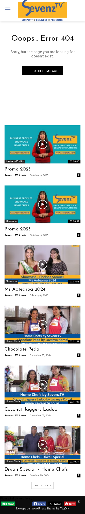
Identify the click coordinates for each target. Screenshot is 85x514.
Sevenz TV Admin (16, 175)
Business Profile (15, 161)
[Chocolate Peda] (42, 325)
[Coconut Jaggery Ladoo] (42, 385)
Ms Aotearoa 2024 (25, 289)
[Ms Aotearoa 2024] (42, 264)
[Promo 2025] (42, 144)
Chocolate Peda (22, 349)
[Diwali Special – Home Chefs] (42, 445)
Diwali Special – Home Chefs (36, 469)
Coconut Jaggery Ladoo (31, 409)
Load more (41, 485)
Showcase (11, 221)
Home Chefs (13, 341)
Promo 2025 (18, 169)
